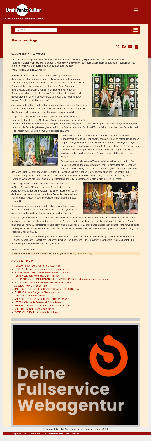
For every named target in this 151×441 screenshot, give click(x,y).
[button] (118, 46)
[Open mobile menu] (135, 30)
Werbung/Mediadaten (53, 433)
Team (68, 433)
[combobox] (36, 30)
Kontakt (76, 433)
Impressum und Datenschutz (27, 433)
